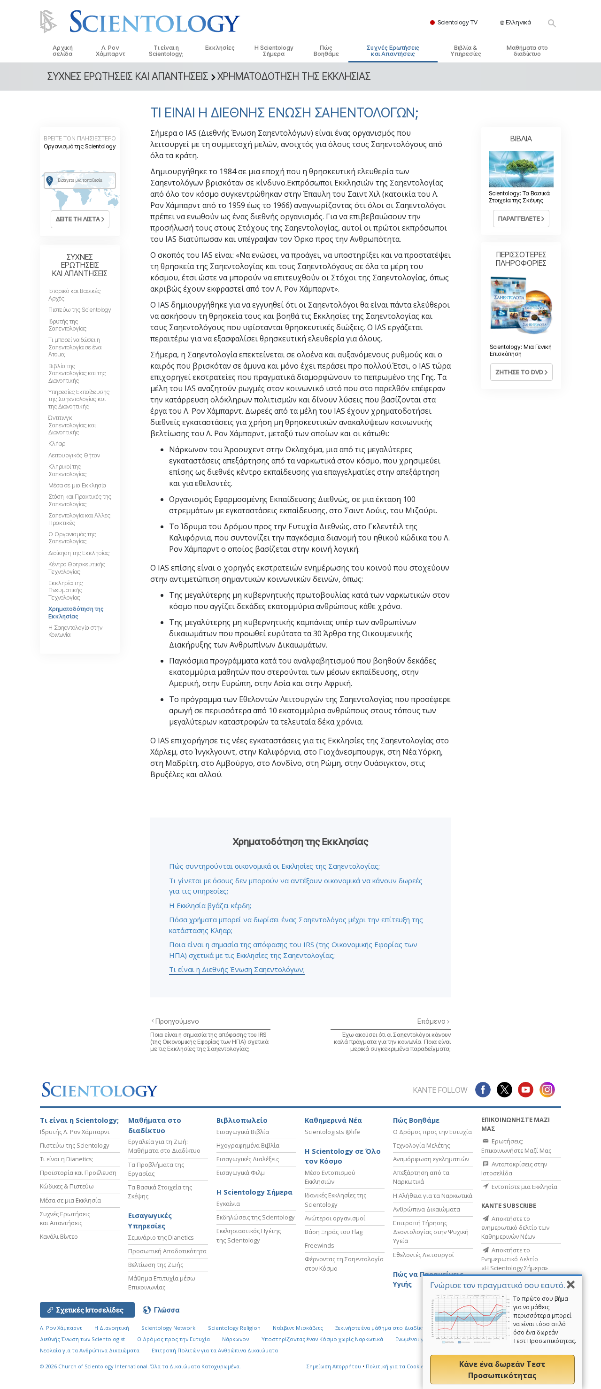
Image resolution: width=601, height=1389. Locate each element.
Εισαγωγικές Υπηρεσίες (150, 1220)
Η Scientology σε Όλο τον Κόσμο (343, 1156)
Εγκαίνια (228, 1203)
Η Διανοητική (111, 1327)
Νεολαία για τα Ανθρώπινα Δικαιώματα (89, 1350)
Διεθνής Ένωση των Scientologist (82, 1339)
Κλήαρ (56, 443)
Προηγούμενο (177, 1021)
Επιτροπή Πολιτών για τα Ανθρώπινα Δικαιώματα (215, 1350)
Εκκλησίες (220, 47)
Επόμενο (432, 1021)
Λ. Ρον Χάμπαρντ (110, 50)
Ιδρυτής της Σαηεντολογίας (67, 325)
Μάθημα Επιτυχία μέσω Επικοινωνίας (161, 1282)
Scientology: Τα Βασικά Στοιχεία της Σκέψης (519, 197)
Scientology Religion (234, 1327)
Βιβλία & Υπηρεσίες (465, 50)
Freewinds (319, 1245)
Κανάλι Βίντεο (59, 1236)
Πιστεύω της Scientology (79, 309)
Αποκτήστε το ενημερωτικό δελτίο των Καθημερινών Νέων (515, 1227)
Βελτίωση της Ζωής (155, 1264)
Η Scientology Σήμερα (273, 50)
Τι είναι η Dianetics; (66, 1159)
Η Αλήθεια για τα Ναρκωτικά (432, 1195)
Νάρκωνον (235, 1339)
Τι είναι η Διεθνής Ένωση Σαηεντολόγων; (237, 969)
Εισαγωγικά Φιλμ (240, 1172)
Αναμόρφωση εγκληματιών (431, 1159)
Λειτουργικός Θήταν (74, 455)
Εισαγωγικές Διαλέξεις (247, 1159)
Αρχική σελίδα (63, 50)
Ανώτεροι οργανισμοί (335, 1218)
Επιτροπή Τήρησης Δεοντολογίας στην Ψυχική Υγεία (431, 1232)
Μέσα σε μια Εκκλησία (77, 485)
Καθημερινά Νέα (333, 1120)
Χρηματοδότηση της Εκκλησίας (76, 612)
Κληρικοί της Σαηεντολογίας (67, 470)
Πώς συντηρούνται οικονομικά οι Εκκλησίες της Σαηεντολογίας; (274, 866)
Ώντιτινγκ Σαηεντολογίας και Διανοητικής (72, 425)
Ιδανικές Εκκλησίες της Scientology (335, 1199)
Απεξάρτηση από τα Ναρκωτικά (421, 1177)
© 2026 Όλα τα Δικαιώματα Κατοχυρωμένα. (140, 1366)
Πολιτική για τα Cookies (396, 1366)
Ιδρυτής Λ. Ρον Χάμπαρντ (75, 1131)
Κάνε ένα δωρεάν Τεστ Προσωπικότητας (502, 1370)
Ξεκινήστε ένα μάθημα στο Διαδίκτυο (383, 1327)
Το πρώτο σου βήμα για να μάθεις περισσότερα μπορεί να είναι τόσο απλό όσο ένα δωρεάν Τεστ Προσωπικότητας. (544, 1320)
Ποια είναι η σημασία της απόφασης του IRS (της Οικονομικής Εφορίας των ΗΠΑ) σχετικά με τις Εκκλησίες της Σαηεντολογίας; (209, 1042)
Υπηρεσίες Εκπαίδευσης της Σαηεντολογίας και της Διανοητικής (78, 399)
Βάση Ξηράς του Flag (333, 1231)
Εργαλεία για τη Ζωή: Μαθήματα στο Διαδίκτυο (164, 1146)
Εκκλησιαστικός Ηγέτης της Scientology (248, 1235)
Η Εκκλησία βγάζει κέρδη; (210, 905)
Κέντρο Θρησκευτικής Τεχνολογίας (76, 568)
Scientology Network (168, 1327)
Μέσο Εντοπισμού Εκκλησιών (330, 1177)
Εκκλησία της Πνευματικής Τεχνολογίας (65, 590)
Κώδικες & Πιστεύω (67, 1186)
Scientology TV (458, 22)
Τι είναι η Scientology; (166, 50)
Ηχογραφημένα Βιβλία (247, 1145)
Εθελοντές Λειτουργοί (423, 1254)
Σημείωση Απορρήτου (334, 1366)
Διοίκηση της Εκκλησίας (78, 552)
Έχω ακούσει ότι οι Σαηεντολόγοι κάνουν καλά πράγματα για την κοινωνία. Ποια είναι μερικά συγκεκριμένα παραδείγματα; (392, 1042)
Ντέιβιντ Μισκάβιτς (298, 1327)
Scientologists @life (332, 1131)
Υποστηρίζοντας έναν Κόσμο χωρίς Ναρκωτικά (322, 1339)
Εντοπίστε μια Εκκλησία (523, 1186)
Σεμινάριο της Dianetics (161, 1237)
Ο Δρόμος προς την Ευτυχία (432, 1131)
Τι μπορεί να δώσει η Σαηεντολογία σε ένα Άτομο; (74, 347)
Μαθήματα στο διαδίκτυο (527, 50)
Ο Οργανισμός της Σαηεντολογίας (72, 538)
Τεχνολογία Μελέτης (421, 1145)
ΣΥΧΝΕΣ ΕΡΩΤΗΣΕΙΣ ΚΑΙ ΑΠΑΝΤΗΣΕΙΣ (80, 265)
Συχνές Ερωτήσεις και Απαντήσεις (393, 50)
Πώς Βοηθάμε (326, 50)
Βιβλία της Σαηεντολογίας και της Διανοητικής (77, 373)
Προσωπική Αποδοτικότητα (167, 1251)
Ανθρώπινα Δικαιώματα (426, 1209)
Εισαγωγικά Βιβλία (242, 1131)
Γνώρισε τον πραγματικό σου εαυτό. (497, 1285)
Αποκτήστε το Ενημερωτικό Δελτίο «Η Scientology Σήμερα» (514, 1259)
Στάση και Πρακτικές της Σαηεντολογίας (79, 500)
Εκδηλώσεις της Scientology (255, 1217)
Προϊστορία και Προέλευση (78, 1172)
